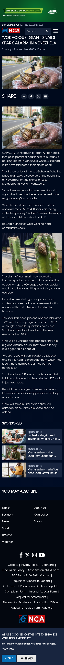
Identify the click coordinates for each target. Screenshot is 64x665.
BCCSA (16, 575)
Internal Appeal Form (43, 592)
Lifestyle (7, 535)
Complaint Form (15, 592)
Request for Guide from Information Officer (30, 602)
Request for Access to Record (31, 581)
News (5, 521)
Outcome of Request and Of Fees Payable (30, 586)
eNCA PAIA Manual (37, 575)
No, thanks (27, 658)
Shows (38, 521)
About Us (40, 508)
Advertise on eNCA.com (43, 570)
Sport (5, 528)
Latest (6, 508)
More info (8, 649)
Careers (13, 565)
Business (7, 515)
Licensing (48, 565)
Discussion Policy (13, 570)
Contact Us (41, 515)
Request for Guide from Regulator (31, 608)
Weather (7, 542)
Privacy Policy (29, 565)
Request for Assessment (31, 597)
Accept (9, 658)
